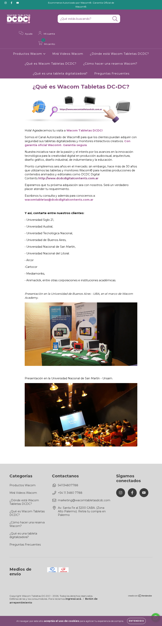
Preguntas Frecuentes (111, 73)
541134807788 (68, 485)
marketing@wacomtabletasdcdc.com (84, 500)
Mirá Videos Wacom (67, 54)
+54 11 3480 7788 (70, 493)
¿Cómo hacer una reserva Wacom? (110, 63)
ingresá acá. (73, 598)
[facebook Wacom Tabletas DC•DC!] (12, 3)
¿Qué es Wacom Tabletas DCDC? (50, 63)
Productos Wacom (28, 54)
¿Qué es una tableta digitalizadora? (60, 73)
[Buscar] (115, 19)
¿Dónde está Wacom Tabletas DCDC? (119, 54)
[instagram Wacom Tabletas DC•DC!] (6, 3)
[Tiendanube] (140, 596)
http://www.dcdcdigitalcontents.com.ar (68, 178)
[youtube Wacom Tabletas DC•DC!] (17, 3)
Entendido (136, 621)
